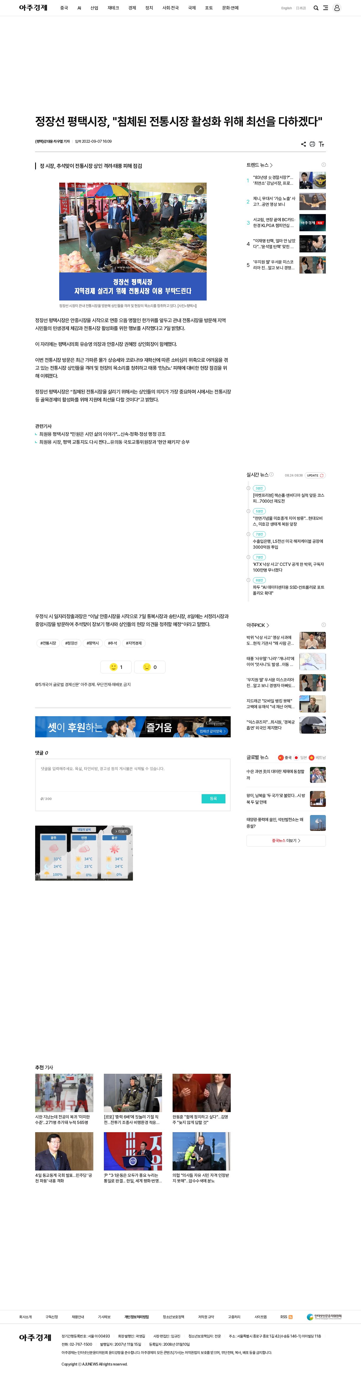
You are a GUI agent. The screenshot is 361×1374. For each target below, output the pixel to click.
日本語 (301, 8)
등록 (213, 798)
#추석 (112, 643)
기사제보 (104, 1317)
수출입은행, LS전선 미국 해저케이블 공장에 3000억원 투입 (288, 544)
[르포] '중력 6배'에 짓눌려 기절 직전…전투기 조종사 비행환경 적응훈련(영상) (132, 1119)
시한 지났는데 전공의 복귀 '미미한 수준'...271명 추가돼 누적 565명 (62, 1119)
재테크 (113, 8)
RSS (284, 1317)
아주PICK (256, 625)
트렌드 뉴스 (257, 165)
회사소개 (25, 1317)
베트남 (321, 757)
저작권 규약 (206, 1317)
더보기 (271, 842)
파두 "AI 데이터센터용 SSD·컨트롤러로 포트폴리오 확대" (288, 590)
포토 (209, 8)
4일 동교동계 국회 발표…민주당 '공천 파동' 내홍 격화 (63, 1178)
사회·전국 (171, 8)
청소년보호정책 (173, 1317)
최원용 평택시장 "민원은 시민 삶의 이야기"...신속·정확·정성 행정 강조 (102, 434)
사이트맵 (260, 1317)
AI (79, 8)
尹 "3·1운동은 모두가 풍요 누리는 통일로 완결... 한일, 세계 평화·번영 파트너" (131, 1178)
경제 (132, 8)
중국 (64, 8)
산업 (94, 8)
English (286, 8)
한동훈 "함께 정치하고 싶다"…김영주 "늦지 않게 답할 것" (200, 1119)
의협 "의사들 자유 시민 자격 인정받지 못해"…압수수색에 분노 (201, 1178)
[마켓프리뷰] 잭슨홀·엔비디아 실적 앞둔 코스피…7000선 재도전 (289, 498)
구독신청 (51, 1317)
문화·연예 (230, 8)
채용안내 (78, 1317)
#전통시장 (48, 643)
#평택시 (93, 643)
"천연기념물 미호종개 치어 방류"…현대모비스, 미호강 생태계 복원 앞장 (288, 521)
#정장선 (71, 643)
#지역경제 (134, 643)
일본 (303, 757)
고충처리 (234, 1317)
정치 (149, 8)
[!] (324, 165)
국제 (192, 8)
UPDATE (313, 475)
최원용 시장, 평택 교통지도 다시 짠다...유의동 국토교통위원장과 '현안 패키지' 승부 (114, 442)
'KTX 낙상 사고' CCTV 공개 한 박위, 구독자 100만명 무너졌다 (288, 567)
